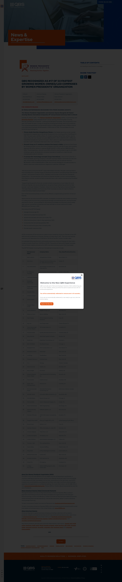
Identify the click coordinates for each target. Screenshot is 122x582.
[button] (81, 275)
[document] (61, 291)
